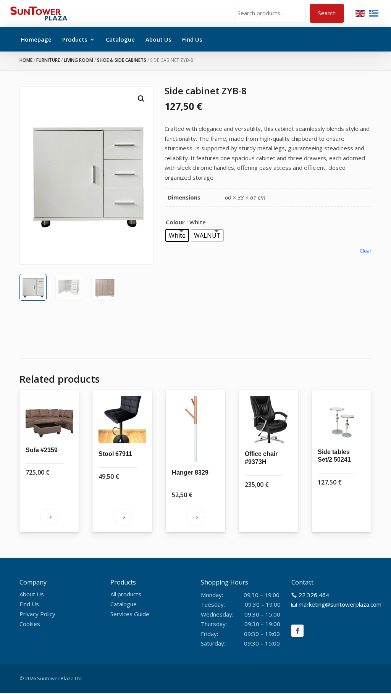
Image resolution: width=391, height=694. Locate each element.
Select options (49, 517)
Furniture (48, 60)
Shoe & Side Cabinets (121, 60)
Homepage (36, 39)
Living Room (78, 60)
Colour (175, 222)
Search (327, 13)
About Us (158, 39)
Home (25, 60)
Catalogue (120, 39)
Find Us (192, 39)
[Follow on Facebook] (297, 631)
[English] (360, 13)
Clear (366, 251)
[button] (141, 99)
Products (74, 39)
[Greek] (374, 13)
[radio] (177, 235)
